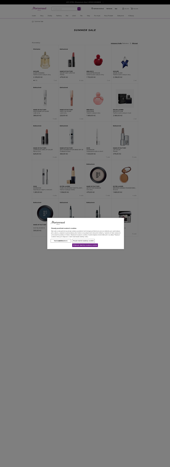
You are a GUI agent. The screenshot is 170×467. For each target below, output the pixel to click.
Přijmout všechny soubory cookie (85, 245)
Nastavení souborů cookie (61, 241)
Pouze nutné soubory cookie (83, 241)
